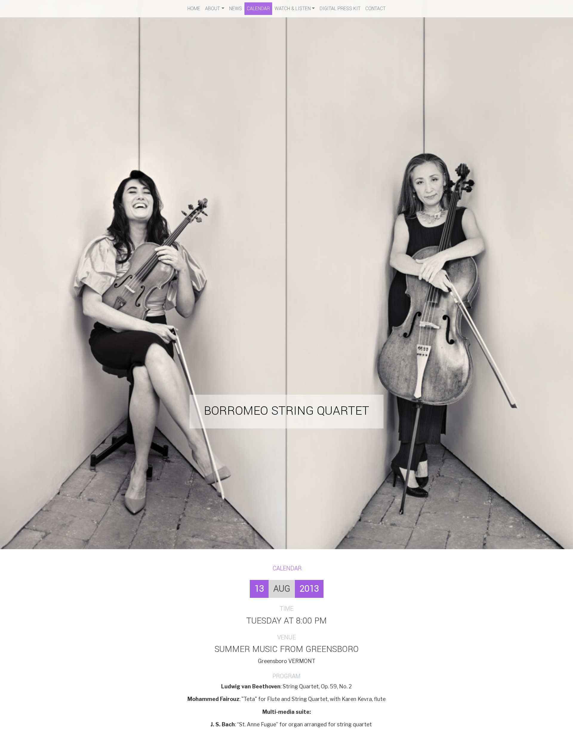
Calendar (258, 8)
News (235, 8)
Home (193, 8)
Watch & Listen (293, 8)
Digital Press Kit (340, 8)
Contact (375, 8)
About (212, 8)
